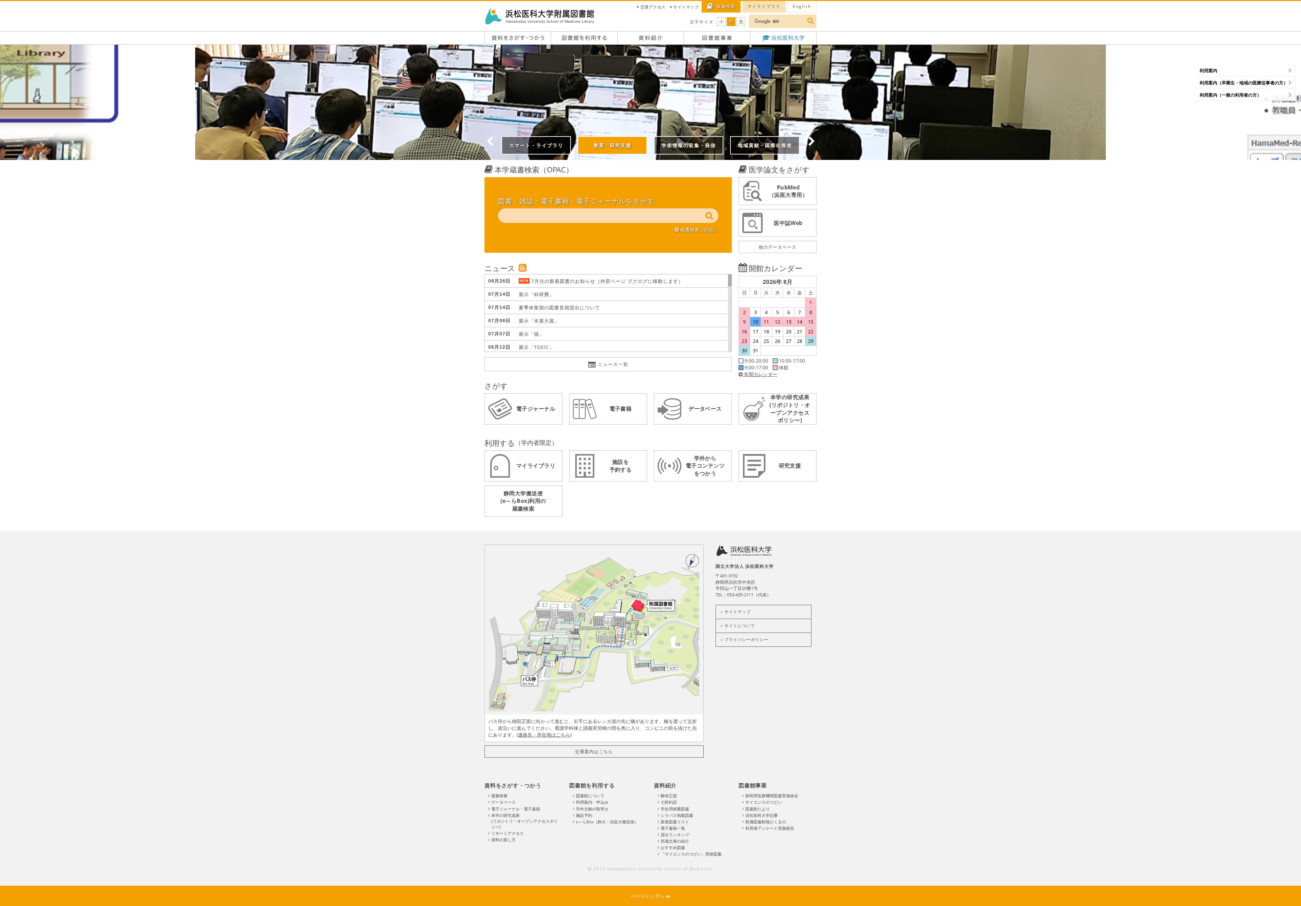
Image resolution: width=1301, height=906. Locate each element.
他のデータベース (778, 247)
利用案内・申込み (592, 802)
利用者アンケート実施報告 (769, 828)
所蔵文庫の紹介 (675, 841)
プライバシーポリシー (746, 639)
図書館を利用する (592, 785)
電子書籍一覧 (673, 828)
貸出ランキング (675, 835)
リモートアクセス (507, 833)
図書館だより (757, 809)
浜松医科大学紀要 (761, 815)
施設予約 (584, 815)
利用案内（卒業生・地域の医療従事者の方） (1244, 83)
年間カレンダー (760, 374)
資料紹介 (665, 785)
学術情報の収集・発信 (219, 48)
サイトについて (739, 626)
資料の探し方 (503, 840)
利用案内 (1208, 70)
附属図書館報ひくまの (765, 822)
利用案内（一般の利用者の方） (1230, 95)
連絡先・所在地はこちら (544, 735)
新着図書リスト (675, 822)
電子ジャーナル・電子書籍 (515, 809)
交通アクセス (653, 7)
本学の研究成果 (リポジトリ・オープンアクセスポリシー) (524, 821)
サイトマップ (686, 7)
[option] (650, 102)
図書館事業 (753, 785)
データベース (503, 802)
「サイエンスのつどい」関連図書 (691, 854)
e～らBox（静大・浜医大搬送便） (607, 822)
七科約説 (669, 802)
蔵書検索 (499, 796)
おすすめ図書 (673, 847)
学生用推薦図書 (675, 809)
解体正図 (669, 796)
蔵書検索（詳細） (698, 229)
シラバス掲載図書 (677, 815)
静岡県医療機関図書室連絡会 (771, 796)
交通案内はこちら (594, 751)
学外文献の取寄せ (592, 809)
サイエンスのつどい (763, 802)
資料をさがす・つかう (512, 785)
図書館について (590, 796)
